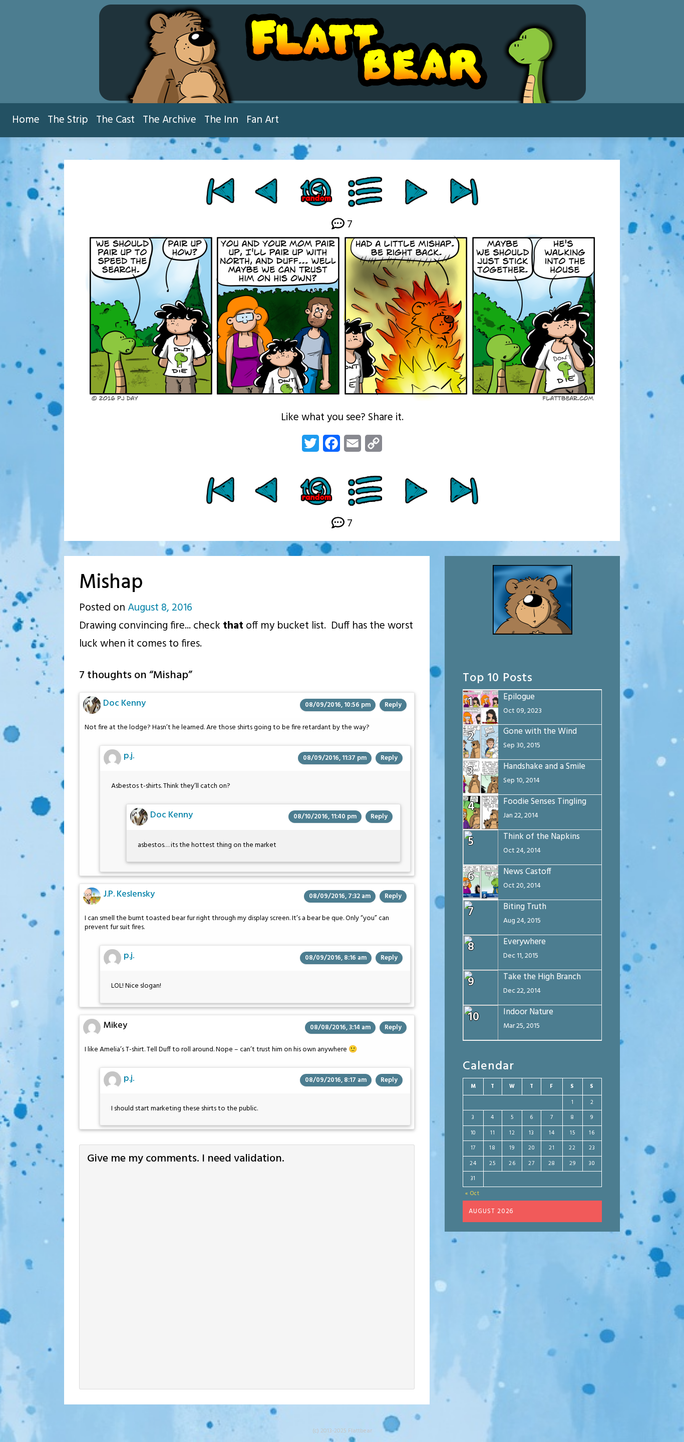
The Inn (221, 120)
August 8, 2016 (160, 608)
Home (26, 120)
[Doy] (267, 191)
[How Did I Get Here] (220, 191)
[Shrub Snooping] (416, 191)
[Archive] (366, 191)
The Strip (68, 120)
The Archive (169, 120)
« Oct (472, 1193)
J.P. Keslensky (129, 894)
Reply (393, 705)
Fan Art (262, 120)
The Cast (115, 120)
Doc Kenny (124, 703)
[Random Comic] (315, 191)
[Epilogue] (464, 191)
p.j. (129, 756)
